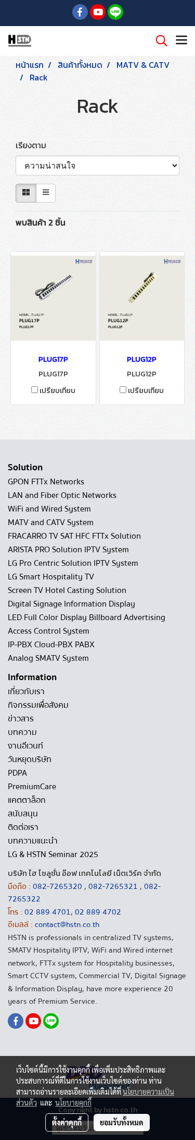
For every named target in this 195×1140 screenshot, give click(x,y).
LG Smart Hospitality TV (51, 577)
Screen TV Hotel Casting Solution (67, 590)
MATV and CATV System (51, 522)
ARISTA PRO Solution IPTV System (68, 549)
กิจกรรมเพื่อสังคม (38, 705)
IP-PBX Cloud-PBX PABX (51, 644)
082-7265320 (58, 886)
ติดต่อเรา (23, 827)
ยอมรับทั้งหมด (122, 1122)
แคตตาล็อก (27, 800)
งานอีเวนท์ (25, 746)
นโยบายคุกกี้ (73, 1102)
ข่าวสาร (21, 719)
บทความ (22, 732)
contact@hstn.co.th (67, 924)
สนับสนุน (23, 814)
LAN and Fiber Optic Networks (62, 495)
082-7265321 (113, 886)
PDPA (17, 773)
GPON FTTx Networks (46, 482)
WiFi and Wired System (49, 509)
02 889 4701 (47, 912)
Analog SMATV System (48, 658)
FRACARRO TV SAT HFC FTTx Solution (74, 536)
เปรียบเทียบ (57, 391)
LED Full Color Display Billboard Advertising (86, 617)
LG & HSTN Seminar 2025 (53, 854)
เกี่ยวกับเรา (26, 691)
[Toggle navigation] (181, 40)
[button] (158, 40)
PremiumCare (32, 786)
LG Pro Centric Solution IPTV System (73, 563)
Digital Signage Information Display (71, 604)
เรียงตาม (34, 145)
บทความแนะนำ (33, 841)
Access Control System (48, 631)
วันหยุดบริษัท (29, 759)
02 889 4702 (98, 912)
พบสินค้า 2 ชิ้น (41, 222)
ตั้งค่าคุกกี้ (67, 1122)
